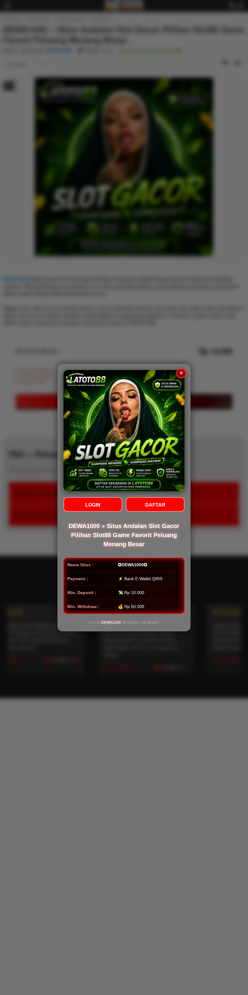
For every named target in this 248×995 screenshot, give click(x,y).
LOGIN (92, 504)
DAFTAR (155, 504)
